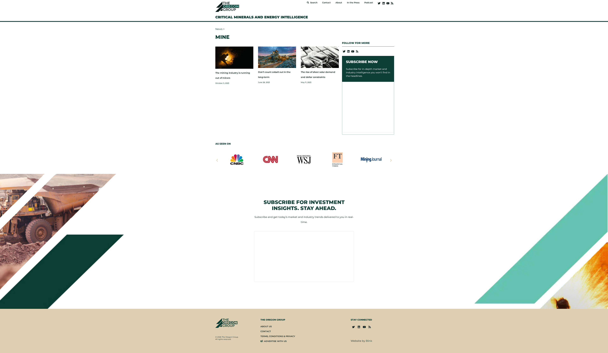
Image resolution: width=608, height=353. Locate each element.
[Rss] (392, 3)
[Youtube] (388, 3)
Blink (369, 340)
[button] (217, 160)
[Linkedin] (383, 3)
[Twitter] (379, 3)
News (218, 29)
